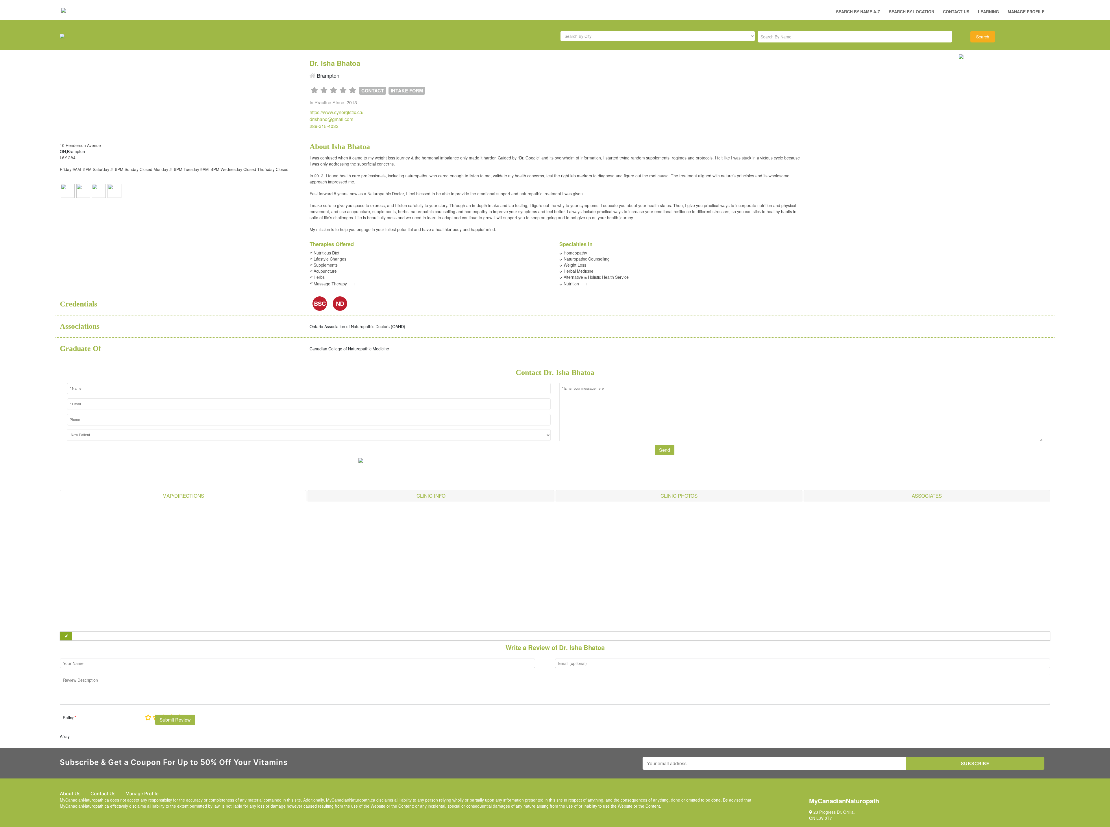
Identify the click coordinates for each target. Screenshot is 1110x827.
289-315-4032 (324, 126)
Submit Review (175, 719)
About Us (70, 793)
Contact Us (956, 11)
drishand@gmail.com (331, 119)
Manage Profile (1026, 11)
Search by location (911, 11)
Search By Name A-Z (858, 11)
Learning (988, 11)
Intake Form (407, 90)
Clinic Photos (679, 495)
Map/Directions (183, 495)
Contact (372, 90)
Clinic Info (431, 495)
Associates (927, 495)
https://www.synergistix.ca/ (336, 112)
